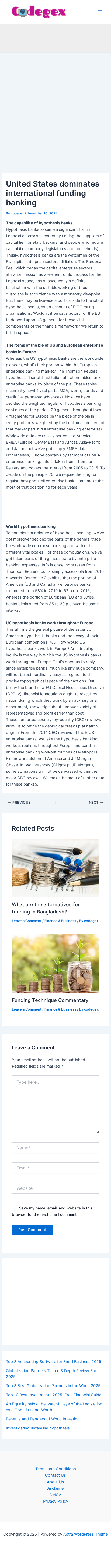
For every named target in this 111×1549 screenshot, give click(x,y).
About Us (55, 1482)
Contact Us (55, 1475)
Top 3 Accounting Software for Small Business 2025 (53, 1361)
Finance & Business (60, 921)
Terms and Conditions (55, 1468)
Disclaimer (55, 1488)
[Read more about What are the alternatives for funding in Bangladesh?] (55, 867)
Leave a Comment (26, 921)
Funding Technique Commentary (50, 1000)
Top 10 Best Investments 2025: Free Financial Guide (53, 1394)
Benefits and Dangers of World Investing (43, 1419)
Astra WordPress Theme (85, 1534)
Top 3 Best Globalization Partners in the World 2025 (53, 1385)
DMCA (55, 1494)
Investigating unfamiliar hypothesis (38, 1428)
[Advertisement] (55, 116)
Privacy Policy (55, 1501)
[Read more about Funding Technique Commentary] (55, 963)
